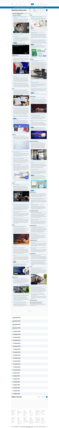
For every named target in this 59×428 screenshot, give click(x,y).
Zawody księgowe (13, 414)
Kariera (32, 426)
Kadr (30, 15)
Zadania (12, 420)
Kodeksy (24, 422)
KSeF (13, 88)
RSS (34, 426)
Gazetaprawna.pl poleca (34, 210)
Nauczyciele (19, 420)
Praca (24, 414)
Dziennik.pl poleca (33, 225)
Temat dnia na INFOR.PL (17, 15)
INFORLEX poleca (33, 192)
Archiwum (42, 419)
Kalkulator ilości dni (31, 419)
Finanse (12, 419)
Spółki (30, 412)
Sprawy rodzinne (25, 411)
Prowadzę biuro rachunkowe (38, 412)
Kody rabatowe (42, 420)
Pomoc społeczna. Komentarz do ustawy (39, 175)
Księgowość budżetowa (34, 141)
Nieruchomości (15, 277)
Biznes (13, 224)
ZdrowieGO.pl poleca (33, 240)
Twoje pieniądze (33, 96)
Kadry (18, 410)
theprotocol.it (42, 422)
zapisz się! (43, 301)
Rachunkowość (13, 412)
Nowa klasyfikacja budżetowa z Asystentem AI (39, 127)
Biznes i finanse (31, 411)
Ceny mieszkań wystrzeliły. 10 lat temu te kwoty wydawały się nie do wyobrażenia (21, 293)
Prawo (13, 182)
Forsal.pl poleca (32, 253)
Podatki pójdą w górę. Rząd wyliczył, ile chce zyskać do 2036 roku (19, 74)
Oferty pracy (42, 423)
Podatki (12, 411)
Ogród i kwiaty (42, 414)
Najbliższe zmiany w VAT (15, 275)
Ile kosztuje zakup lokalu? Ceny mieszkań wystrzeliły (19, 278)
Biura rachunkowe (37, 410)
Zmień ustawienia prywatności (23, 426)
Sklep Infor (25, 415)
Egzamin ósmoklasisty (20, 423)
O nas (12, 426)
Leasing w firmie (31, 414)
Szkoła (18, 419)
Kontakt (37, 426)
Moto (31, 266)
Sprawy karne (25, 412)
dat (34, 190)
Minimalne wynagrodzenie (38, 419)
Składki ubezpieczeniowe (37, 420)
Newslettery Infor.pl (33, 300)
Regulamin (29, 426)
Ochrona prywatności (16, 426)
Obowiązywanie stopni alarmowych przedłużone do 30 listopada (39, 88)
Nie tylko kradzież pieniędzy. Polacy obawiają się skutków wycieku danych (38, 113)
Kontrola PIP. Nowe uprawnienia (38, 44)
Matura (18, 422)
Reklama (40, 426)
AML (35, 415)
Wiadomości (42, 411)
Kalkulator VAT (31, 420)
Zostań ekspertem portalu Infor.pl (36, 302)
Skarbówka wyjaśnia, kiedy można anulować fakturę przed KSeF (19, 106)
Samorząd (31, 59)
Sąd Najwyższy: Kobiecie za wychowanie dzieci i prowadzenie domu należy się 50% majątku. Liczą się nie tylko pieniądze (28, 7)
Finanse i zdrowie (31, 415)
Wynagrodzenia (19, 412)
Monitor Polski (25, 419)
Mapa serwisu (43, 426)
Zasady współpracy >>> (34, 305)
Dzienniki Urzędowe (25, 420)
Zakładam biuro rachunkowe (38, 411)
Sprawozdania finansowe (37, 414)
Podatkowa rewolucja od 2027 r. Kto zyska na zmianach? (38, 193)
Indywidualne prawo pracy (20, 411)
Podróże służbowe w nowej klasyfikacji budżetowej (37, 142)
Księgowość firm (15, 55)
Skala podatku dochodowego (38, 422)
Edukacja (14, 134)
